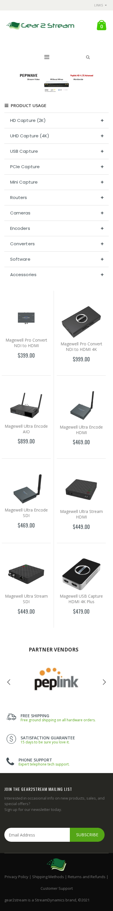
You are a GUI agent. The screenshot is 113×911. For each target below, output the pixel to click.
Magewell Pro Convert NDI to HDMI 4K (81, 346)
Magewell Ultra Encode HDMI (81, 429)
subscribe (87, 834)
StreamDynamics (50, 900)
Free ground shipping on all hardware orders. (58, 720)
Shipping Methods (48, 876)
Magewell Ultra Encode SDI (26, 512)
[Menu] (46, 57)
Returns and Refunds (86, 876)
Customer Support (57, 888)
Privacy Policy (16, 876)
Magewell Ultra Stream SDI (26, 598)
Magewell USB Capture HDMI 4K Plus (81, 598)
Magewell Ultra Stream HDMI (81, 514)
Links (98, 5)
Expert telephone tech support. (44, 764)
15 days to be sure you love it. (45, 742)
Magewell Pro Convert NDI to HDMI (26, 342)
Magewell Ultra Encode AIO (26, 428)
